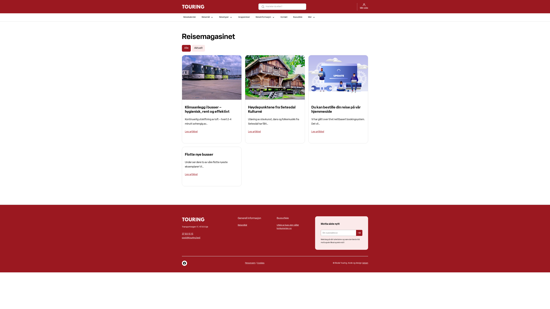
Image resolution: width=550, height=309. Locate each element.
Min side (364, 8)
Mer (310, 17)
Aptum (365, 263)
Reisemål (206, 17)
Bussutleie (297, 17)
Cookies (260, 263)
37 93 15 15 (187, 234)
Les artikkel (191, 132)
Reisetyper (224, 17)
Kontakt (284, 17)
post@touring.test (191, 238)
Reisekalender (189, 17)
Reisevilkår (242, 225)
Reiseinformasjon (263, 17)
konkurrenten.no (284, 228)
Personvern (250, 263)
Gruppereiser (244, 17)
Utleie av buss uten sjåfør (288, 225)
